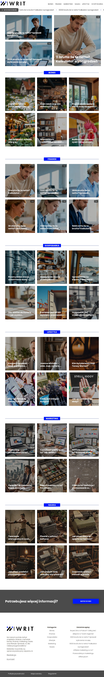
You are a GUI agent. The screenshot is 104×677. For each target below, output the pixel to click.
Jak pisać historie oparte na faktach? (82, 537)
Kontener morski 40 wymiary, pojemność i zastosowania (51, 313)
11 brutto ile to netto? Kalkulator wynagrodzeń (77, 59)
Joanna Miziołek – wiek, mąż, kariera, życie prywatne (50, 364)
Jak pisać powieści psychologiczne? (18, 573)
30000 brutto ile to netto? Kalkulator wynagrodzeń (33, 10)
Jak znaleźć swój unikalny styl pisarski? (52, 573)
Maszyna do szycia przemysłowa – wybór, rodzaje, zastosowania (50, 278)
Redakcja (11, 655)
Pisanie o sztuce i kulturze (49, 537)
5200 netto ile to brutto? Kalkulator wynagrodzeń (82, 227)
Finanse (58, 4)
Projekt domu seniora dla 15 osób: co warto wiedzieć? (83, 105)
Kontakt (11, 659)
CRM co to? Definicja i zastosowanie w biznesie (83, 486)
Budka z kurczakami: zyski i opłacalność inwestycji (83, 140)
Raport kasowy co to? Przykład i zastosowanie (51, 486)
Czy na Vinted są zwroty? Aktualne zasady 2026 (17, 400)
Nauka (77, 4)
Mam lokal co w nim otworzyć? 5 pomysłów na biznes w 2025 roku (52, 105)
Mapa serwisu (36, 674)
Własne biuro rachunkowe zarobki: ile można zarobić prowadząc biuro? (51, 140)
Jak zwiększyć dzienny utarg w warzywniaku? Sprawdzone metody (20, 140)
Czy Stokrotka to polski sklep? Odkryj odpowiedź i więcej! (18, 105)
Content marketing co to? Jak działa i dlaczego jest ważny (51, 451)
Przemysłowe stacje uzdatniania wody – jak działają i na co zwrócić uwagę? (18, 278)
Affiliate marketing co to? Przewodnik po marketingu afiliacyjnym (83, 451)
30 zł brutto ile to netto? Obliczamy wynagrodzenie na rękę (18, 227)
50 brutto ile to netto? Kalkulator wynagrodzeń (76, 10)
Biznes (50, 4)
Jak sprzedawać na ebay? (82, 400)
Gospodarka (97, 4)
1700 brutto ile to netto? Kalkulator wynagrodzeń (49, 227)
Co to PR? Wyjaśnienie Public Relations (19, 486)
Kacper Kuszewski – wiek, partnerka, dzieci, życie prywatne (20, 364)
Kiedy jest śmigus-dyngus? (50, 400)
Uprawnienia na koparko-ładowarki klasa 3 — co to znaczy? (82, 278)
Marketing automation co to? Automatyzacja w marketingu (18, 451)
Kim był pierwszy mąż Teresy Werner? (83, 364)
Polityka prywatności (16, 674)
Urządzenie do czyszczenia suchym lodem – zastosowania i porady (84, 313)
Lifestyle (85, 4)
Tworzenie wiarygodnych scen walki (18, 537)
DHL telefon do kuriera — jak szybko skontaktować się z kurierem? (19, 313)
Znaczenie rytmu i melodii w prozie (81, 573)
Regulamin (52, 674)
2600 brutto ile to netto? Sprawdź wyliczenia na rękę (24, 60)
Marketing (68, 4)
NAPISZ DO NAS (85, 601)
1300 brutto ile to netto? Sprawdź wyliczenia (24, 34)
